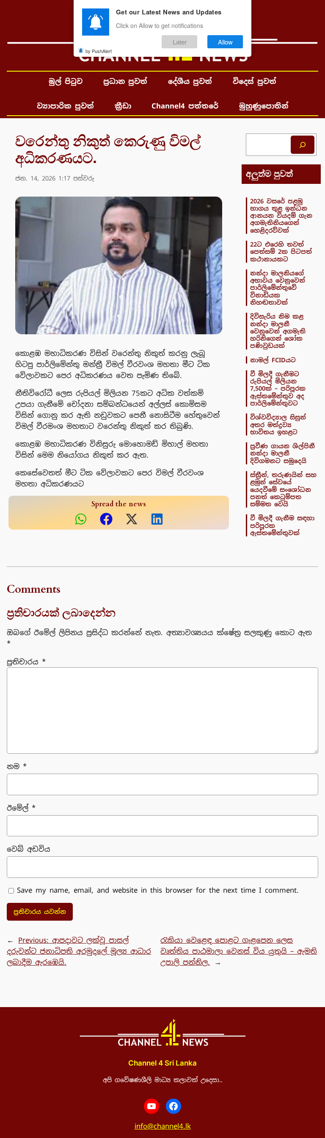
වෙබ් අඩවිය (28, 849)
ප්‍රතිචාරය (26, 661)
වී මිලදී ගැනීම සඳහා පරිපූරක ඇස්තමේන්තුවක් (282, 525)
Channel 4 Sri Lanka (162, 1063)
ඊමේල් (21, 808)
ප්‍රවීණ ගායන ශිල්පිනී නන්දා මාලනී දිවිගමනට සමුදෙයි (282, 453)
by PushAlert (98, 50)
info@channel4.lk (163, 1126)
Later (180, 41)
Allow (225, 41)
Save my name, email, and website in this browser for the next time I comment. (158, 890)
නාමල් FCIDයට (273, 360)
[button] (80, 519)
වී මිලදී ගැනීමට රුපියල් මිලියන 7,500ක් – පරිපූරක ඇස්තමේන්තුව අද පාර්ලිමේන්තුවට (278, 388)
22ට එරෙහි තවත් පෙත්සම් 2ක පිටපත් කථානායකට (281, 252)
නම (17, 766)
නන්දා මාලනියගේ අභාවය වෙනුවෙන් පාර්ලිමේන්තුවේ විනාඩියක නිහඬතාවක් (277, 287)
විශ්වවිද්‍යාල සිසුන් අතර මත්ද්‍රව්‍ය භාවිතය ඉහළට (278, 425)
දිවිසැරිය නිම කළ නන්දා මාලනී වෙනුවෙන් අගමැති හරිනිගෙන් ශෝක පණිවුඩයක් (278, 331)
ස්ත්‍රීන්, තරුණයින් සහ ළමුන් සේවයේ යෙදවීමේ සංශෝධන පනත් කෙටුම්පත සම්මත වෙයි (283, 489)
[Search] (302, 145)
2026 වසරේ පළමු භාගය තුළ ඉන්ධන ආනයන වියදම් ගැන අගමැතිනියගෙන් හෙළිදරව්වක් (281, 215)
